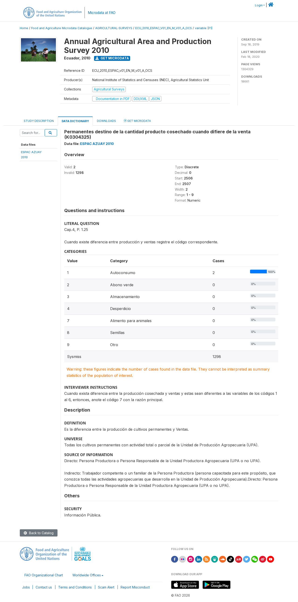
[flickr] (182, 559)
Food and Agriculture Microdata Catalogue (61, 28)
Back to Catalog (41, 533)
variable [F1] (203, 28)
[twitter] (246, 559)
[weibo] (262, 559)
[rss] (206, 559)
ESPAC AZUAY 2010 (97, 144)
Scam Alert (106, 587)
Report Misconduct (135, 587)
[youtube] (270, 559)
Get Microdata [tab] (139, 121)
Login (259, 5)
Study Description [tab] (39, 121)
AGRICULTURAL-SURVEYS (113, 28)
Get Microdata (114, 58)
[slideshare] (214, 559)
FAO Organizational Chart (43, 575)
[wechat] (254, 559)
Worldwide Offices (86, 575)
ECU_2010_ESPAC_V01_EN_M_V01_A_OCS (163, 28)
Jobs (26, 587)
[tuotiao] (238, 559)
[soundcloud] (222, 559)
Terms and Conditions (75, 587)
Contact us (44, 587)
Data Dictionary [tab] (75, 121)
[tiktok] (230, 559)
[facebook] (174, 559)
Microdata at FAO (101, 12)
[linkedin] (198, 559)
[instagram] (190, 559)
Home (24, 28)
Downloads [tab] (106, 121)
